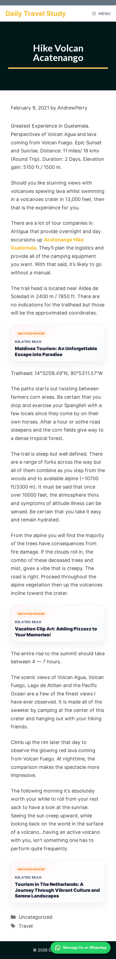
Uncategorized (35, 917)
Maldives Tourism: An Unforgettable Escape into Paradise (56, 351)
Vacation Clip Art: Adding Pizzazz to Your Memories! (56, 631)
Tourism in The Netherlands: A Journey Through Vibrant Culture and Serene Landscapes (57, 890)
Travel (26, 926)
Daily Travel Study (35, 13)
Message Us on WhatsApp (85, 948)
